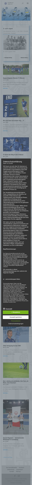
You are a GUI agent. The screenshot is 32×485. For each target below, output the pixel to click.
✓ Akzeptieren (15, 312)
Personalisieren (15, 321)
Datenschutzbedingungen (15, 323)
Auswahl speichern (16, 317)
